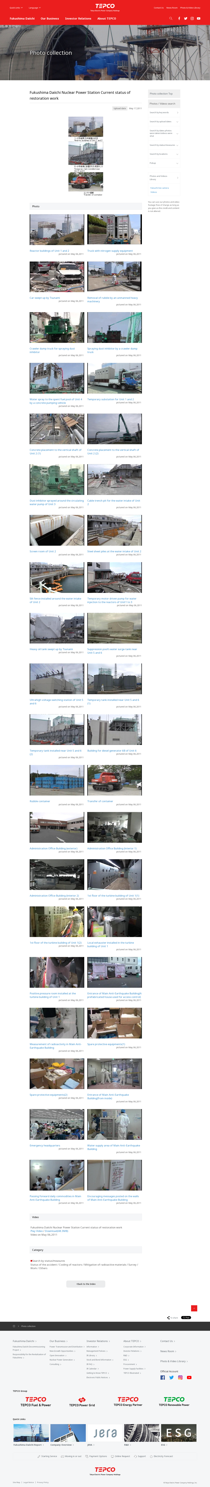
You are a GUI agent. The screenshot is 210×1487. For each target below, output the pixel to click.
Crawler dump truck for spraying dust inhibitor (52, 350)
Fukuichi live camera (160, 188)
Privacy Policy (43, 1482)
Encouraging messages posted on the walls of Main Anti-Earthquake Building (113, 1197)
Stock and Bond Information (99, 1359)
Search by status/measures (162, 145)
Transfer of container (100, 801)
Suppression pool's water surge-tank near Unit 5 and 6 (112, 650)
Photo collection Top (161, 93)
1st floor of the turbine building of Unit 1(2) (55, 942)
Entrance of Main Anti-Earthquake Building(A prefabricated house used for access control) (114, 995)
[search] (171, 18)
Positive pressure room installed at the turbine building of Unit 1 (53, 995)
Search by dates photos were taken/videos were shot (161, 133)
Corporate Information (133, 1346)
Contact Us (159, 7)
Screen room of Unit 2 (43, 551)
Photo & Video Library (190, 7)
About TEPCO (106, 18)
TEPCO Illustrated (131, 1373)
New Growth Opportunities (61, 1351)
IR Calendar (92, 1368)
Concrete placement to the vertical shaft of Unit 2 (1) (55, 451)
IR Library (91, 1355)
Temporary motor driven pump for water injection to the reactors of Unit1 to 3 (112, 600)
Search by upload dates (160, 121)
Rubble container (40, 801)
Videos (154, 192)
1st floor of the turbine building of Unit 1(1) (113, 895)
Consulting (54, 1364)
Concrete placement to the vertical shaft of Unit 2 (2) (113, 451)
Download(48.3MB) (56, 1231)
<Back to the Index (85, 1284)
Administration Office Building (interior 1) (112, 848)
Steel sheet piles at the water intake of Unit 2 (114, 551)
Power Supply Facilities (133, 1368)
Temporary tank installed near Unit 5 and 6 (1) (113, 701)
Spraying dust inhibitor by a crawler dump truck (112, 350)
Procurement (129, 1364)
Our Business (50, 18)
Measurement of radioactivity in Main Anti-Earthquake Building (56, 1045)
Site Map (16, 1482)
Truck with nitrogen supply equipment (110, 250)
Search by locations (159, 154)
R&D (125, 1355)
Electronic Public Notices (97, 1377)
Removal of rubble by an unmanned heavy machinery (112, 299)
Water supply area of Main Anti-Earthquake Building (113, 1147)
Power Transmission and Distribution (66, 1346)
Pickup (153, 163)
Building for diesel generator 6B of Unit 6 (112, 750)
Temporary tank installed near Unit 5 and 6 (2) (55, 752)
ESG (125, 1359)
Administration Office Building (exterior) (53, 848)
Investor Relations (78, 18)
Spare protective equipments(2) (48, 1094)
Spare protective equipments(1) (106, 1044)
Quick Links (15, 7)
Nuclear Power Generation (61, 1359)
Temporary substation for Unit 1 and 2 (110, 399)
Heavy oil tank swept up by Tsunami (51, 649)
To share (174, 1317)
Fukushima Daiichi (22, 18)
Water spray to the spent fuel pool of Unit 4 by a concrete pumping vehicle (56, 401)
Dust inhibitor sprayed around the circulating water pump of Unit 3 (57, 502)
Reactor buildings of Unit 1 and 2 (49, 250)
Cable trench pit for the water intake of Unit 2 (113, 502)
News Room (172, 7)
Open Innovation (57, 1355)
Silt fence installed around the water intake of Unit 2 (55, 600)
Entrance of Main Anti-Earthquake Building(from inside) (108, 1096)
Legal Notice (28, 1482)
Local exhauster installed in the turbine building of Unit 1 (110, 944)
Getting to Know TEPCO (97, 1373)
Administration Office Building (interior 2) (54, 895)
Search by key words (159, 112)
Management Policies (96, 1351)
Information (92, 1346)
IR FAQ (89, 1364)
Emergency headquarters (45, 1145)
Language (33, 7)
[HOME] (14, 1326)
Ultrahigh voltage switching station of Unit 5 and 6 (56, 701)
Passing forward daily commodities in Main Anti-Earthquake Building (55, 1197)
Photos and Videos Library (158, 178)
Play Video (36, 1231)
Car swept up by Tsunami (45, 298)
